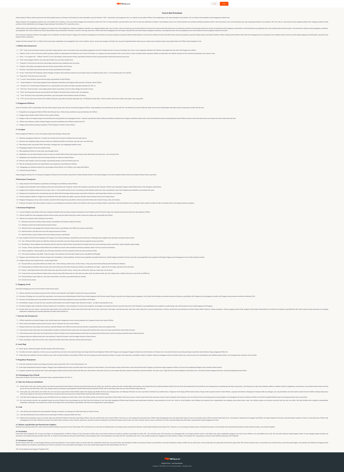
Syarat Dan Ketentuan (177, 463)
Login (214, 3)
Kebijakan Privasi (165, 463)
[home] (123, 3)
